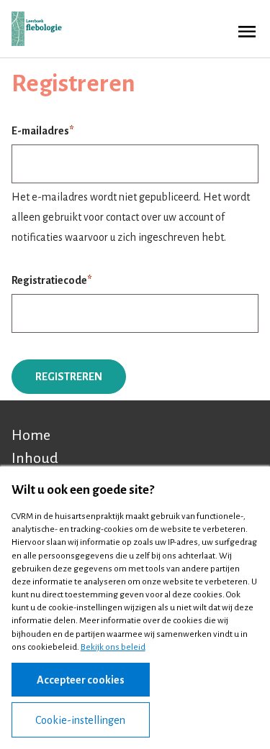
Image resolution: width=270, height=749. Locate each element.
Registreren (68, 376)
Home (31, 435)
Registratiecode (49, 280)
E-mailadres (40, 131)
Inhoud (35, 458)
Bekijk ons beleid (113, 647)
